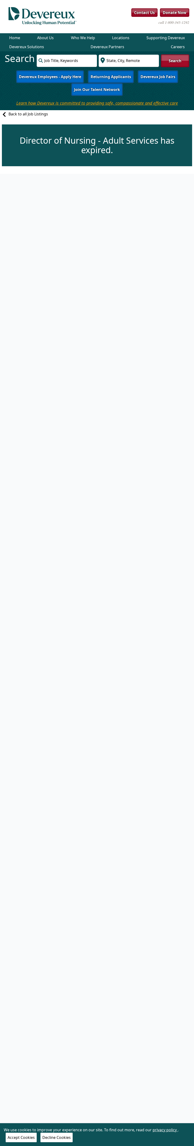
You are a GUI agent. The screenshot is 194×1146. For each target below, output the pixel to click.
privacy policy (165, 1129)
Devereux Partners (107, 46)
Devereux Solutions (26, 46)
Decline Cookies (56, 1137)
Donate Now (174, 12)
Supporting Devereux (165, 37)
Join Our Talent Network (97, 89)
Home (14, 37)
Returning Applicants (111, 76)
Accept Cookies (21, 1137)
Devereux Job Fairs (158, 76)
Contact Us (144, 12)
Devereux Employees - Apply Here (50, 76)
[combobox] (67, 61)
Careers (178, 46)
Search (175, 60)
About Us (45, 37)
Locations (120, 37)
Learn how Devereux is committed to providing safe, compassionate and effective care (97, 103)
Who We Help (83, 37)
